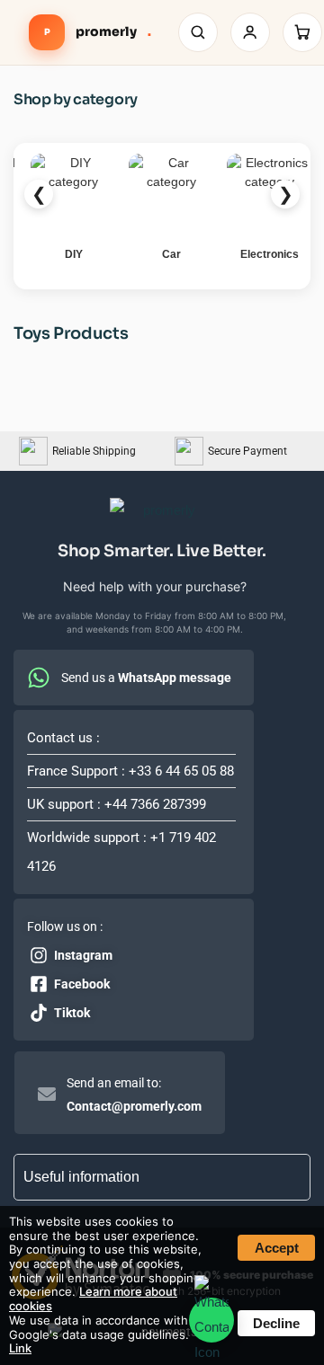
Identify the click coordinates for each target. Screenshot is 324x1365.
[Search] (198, 32)
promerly (97, 31)
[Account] (250, 32)
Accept (277, 1247)
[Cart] (302, 32)
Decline (276, 1323)
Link (20, 1348)
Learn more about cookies (93, 1298)
